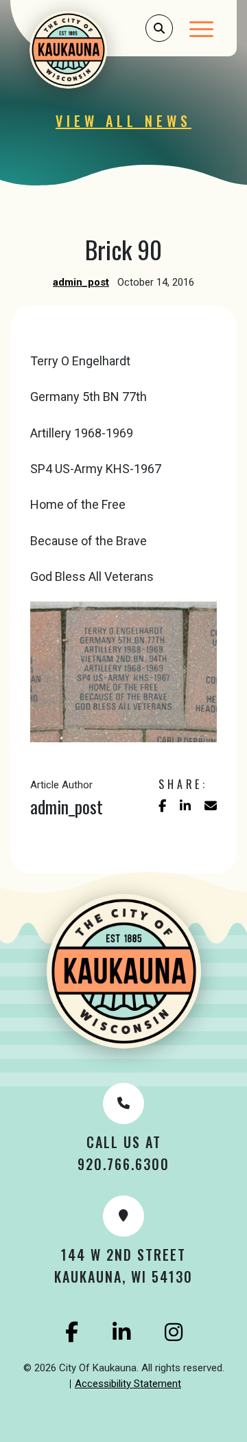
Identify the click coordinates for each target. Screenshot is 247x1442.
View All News (123, 121)
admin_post (81, 282)
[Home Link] (86, 50)
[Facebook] (71, 1332)
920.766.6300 (123, 1164)
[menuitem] (128, 1384)
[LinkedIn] (121, 1332)
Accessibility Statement (128, 1383)
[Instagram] (174, 1332)
